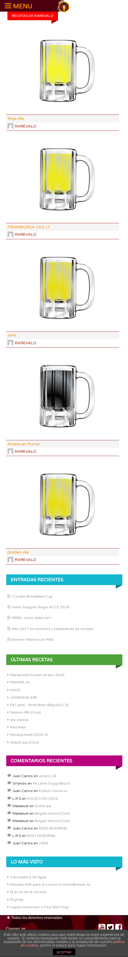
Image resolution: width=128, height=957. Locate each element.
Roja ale (15, 118)
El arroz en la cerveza (28, 892)
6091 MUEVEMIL (53, 828)
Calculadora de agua (28, 877)
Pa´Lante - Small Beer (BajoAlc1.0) (39, 705)
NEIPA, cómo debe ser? (31, 618)
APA (11, 335)
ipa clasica (19, 720)
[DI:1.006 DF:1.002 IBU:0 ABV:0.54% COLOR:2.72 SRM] (62, 71)
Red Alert (18, 727)
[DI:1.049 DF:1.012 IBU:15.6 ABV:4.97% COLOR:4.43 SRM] (62, 288)
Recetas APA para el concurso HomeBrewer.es (50, 884)
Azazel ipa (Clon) (24, 742)
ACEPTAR (64, 952)
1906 (43, 843)
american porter (23, 444)
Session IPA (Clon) (25, 712)
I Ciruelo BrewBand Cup (32, 596)
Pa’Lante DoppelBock (51, 783)
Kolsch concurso (53, 791)
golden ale (18, 552)
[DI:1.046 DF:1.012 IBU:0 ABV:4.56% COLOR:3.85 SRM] (62, 179)
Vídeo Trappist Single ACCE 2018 (40, 607)
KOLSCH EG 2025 (42, 798)
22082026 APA (23, 697)
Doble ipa (43, 806)
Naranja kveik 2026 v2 (29, 735)
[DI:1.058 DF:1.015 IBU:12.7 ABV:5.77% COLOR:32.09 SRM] (62, 396)
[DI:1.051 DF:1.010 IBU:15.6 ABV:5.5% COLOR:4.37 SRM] (62, 504)
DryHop (17, 900)
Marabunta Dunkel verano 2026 (37, 675)
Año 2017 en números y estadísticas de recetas (52, 629)
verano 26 (47, 776)
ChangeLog (15, 929)
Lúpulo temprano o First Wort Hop (39, 907)
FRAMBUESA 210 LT (28, 227)
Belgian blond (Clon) (52, 813)
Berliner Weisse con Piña (32, 639)
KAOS (15, 690)
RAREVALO (25, 126)
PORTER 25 (20, 682)
